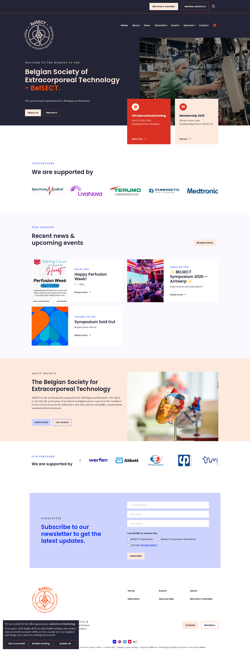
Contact (204, 25)
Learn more (41, 422)
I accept (144, 545)
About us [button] (33, 112)
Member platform (195, 6)
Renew (184, 139)
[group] (47, 191)
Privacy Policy (95, 647)
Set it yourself (16, 643)
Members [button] (51, 112)
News (147, 25)
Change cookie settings (127, 647)
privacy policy (149, 545)
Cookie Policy (109, 647)
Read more (81, 292)
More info (137, 139)
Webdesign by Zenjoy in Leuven (173, 647)
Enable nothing (41, 643)
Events (175, 25)
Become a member (163, 6)
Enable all (65, 643)
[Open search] (213, 7)
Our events (62, 422)
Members (209, 625)
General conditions (148, 647)
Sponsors (188, 25)
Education (161, 25)
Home (124, 25)
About (135, 25)
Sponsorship (166, 599)
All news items (204, 242)
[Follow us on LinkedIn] (214, 25)
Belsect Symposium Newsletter (178, 539)
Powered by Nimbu (197, 647)
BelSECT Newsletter (142, 539)
